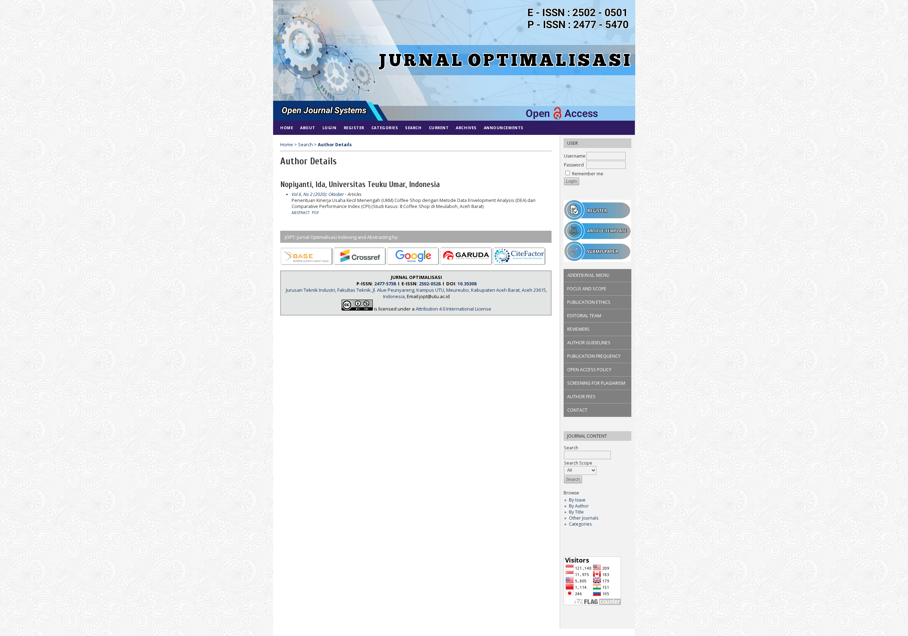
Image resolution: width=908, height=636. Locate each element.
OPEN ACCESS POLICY (589, 370)
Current (439, 127)
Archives (466, 127)
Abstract (301, 212)
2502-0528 (430, 283)
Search (413, 127)
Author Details (335, 145)
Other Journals (583, 518)
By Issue (577, 500)
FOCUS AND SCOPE (587, 289)
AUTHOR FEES (581, 397)
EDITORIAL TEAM (584, 316)
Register (354, 127)
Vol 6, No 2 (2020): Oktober (318, 194)
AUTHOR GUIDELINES (588, 343)
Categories (580, 524)
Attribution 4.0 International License (453, 309)
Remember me (587, 174)
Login (329, 127)
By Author (579, 506)
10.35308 (467, 283)
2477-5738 (385, 283)
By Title (576, 512)
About (307, 127)
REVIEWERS (578, 329)
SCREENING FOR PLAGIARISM (596, 383)
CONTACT (577, 410)
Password (574, 165)
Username (575, 156)
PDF (315, 212)
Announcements (504, 127)
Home (286, 127)
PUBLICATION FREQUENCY (594, 356)
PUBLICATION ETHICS (588, 302)
